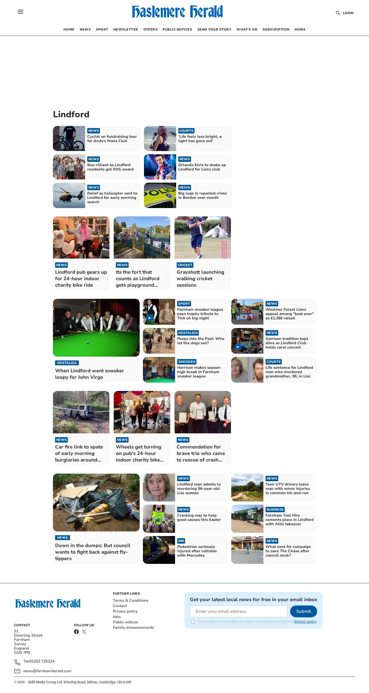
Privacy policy (125, 611)
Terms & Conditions (130, 600)
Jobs (117, 616)
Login (348, 13)
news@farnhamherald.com (47, 671)
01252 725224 (41, 661)
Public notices (125, 622)
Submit (303, 611)
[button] (20, 11)
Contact (120, 605)
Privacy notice (305, 622)
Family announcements (133, 627)
